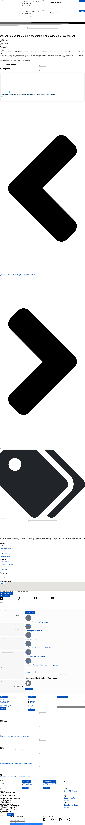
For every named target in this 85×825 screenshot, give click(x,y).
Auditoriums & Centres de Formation (39, 656)
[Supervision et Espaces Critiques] (28, 644)
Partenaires (3, 567)
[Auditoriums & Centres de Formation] (28, 652)
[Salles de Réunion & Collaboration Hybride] (28, 661)
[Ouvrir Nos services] (28, 1)
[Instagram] (18, 598)
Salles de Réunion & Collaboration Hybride (41, 665)
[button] (1, 66)
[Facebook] (35, 598)
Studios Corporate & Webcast (36, 622)
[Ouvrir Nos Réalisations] (30, 3)
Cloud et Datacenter (5, 556)
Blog (2, 575)
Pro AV (2, 545)
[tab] (12, 615)
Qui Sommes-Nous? (5, 561)
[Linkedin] (1, 598)
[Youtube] (52, 598)
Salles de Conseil (32, 639)
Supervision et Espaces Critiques (38, 648)
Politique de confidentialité (7, 564)
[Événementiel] (26, 669)
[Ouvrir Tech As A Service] (39, 1)
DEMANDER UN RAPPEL (26, 824)
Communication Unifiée (6, 548)
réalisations (3, 577)
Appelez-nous (55, 3)
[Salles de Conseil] (28, 635)
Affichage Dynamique (33, 631)
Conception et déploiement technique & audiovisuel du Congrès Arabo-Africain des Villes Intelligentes (28, 94)
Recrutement (4, 569)
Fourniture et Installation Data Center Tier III (71, 706)
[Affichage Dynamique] (28, 626)
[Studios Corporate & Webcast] (28, 618)
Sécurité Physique (5, 550)
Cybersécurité (4, 553)
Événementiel (3, 518)
